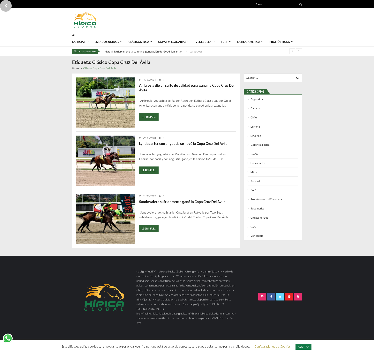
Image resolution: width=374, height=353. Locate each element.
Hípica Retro (258, 163)
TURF (224, 41)
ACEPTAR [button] (303, 346)
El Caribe (256, 135)
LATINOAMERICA (248, 41)
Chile (254, 117)
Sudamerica (258, 208)
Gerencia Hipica (260, 144)
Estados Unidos (107, 41)
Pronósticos (279, 41)
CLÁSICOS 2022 (138, 41)
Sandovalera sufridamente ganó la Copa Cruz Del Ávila (182, 202)
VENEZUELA (203, 41)
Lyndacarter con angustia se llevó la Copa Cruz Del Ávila (183, 143)
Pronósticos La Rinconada (266, 199)
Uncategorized (259, 217)
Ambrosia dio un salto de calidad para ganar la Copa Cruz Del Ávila (187, 87)
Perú (253, 190)
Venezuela (257, 235)
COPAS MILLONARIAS (172, 41)
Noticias (78, 41)
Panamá (255, 181)
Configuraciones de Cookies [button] (272, 346)
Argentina (257, 99)
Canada (255, 108)
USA (253, 226)
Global (254, 153)
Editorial (255, 126)
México (255, 172)
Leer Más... (149, 116)
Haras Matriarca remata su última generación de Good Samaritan (144, 51)
